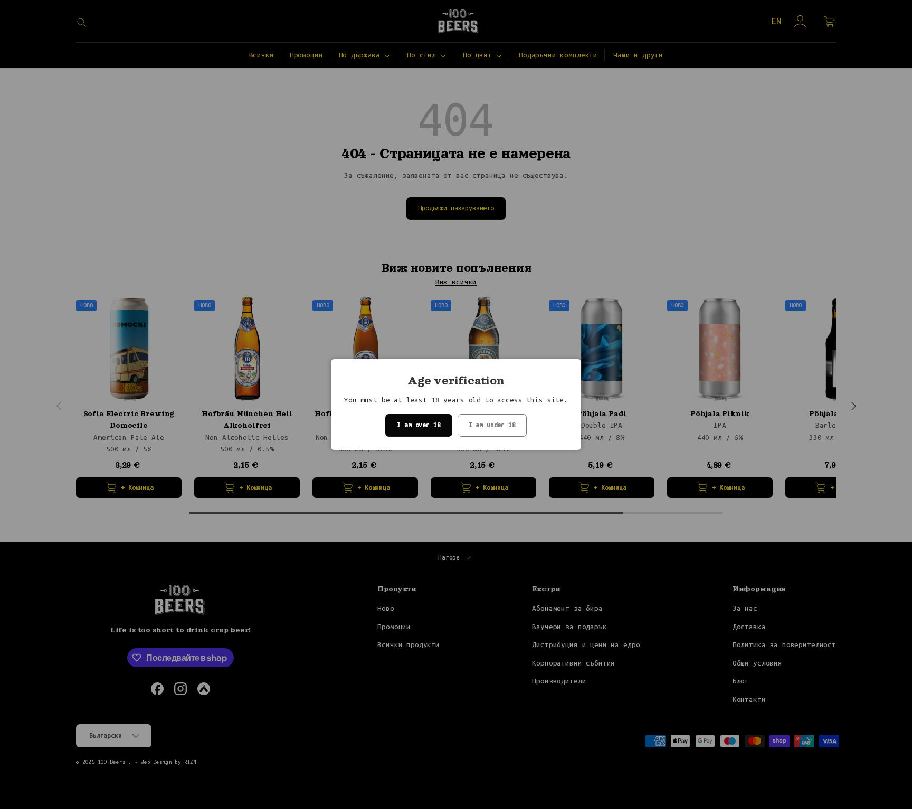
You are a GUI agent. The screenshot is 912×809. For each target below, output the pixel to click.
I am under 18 (492, 424)
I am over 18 (418, 424)
